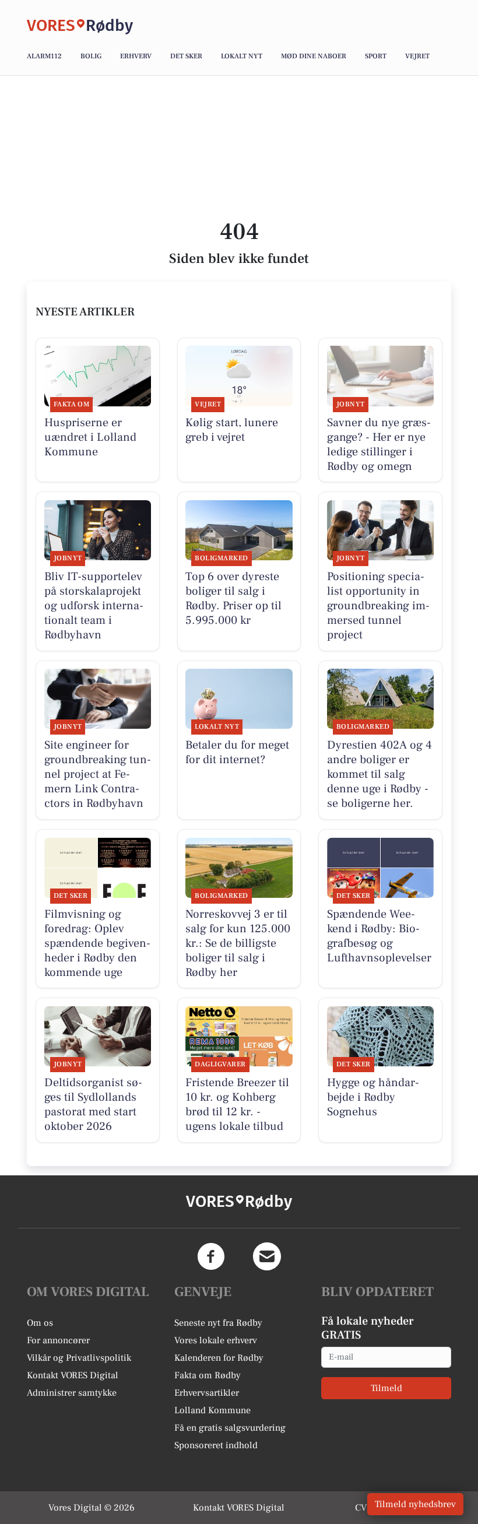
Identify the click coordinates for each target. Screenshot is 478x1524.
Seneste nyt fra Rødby (218, 1323)
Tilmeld (386, 1388)
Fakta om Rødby (207, 1375)
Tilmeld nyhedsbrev (415, 1504)
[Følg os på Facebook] (211, 1256)
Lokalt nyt (241, 56)
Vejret (417, 56)
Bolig (90, 56)
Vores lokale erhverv (215, 1340)
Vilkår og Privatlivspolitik (79, 1358)
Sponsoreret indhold (216, 1445)
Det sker (186, 56)
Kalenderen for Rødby (218, 1358)
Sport (375, 56)
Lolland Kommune (212, 1410)
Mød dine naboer (313, 56)
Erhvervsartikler (206, 1393)
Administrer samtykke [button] (72, 1393)
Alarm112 (44, 56)
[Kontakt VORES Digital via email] (267, 1256)
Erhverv (136, 56)
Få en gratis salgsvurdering (230, 1428)
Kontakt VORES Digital (72, 1375)
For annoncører (58, 1340)
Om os (40, 1323)
